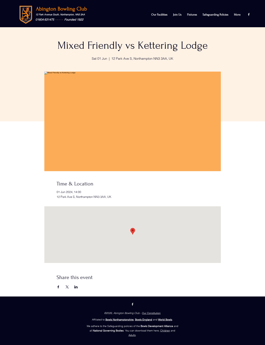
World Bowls (165, 319)
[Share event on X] (67, 286)
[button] (215, 14)
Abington (47, 9)
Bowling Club (72, 9)
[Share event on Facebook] (58, 286)
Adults (132, 335)
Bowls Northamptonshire (119, 319)
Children (165, 330)
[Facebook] (249, 14)
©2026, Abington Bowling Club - (122, 313)
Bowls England (143, 319)
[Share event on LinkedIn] (76, 286)
